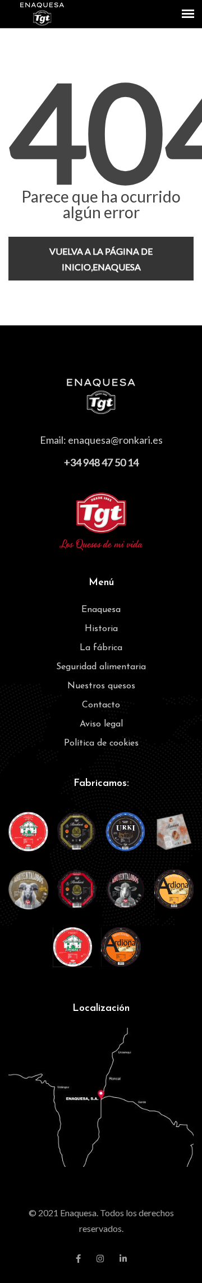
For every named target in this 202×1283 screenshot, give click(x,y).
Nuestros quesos (101, 686)
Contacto (101, 705)
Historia (101, 628)
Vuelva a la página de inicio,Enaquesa (101, 259)
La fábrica (101, 647)
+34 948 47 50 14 (101, 462)
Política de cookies (101, 743)
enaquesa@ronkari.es (115, 440)
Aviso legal (101, 724)
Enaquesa (101, 609)
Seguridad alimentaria (101, 667)
